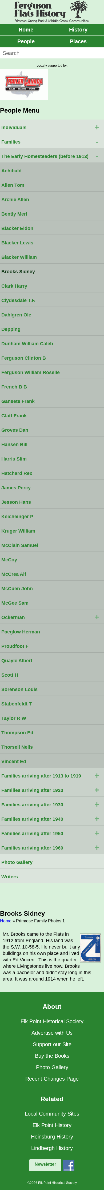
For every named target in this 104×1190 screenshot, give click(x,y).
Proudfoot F (15, 646)
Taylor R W (13, 718)
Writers (9, 876)
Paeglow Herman (20, 631)
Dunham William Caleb (27, 343)
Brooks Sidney (18, 271)
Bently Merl (14, 214)
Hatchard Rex (16, 473)
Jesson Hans (16, 502)
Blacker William (19, 257)
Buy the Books (52, 1056)
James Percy (16, 487)
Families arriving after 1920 (50, 790)
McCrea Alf (13, 574)
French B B (14, 387)
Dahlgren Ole (16, 315)
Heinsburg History (52, 1137)
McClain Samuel (19, 545)
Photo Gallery (17, 862)
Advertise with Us (52, 1033)
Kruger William (18, 531)
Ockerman (50, 617)
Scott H (9, 675)
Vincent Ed (13, 761)
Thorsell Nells (17, 747)
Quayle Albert (16, 660)
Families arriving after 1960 (50, 847)
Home (26, 30)
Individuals (50, 127)
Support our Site (52, 1044)
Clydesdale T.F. (18, 300)
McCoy (9, 559)
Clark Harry (14, 286)
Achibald (11, 170)
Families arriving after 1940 (50, 818)
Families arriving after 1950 (50, 833)
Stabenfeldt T (16, 704)
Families (49, 141)
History (78, 30)
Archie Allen (15, 199)
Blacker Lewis (17, 242)
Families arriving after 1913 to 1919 (50, 775)
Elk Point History (52, 1125)
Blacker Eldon (17, 228)
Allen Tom (12, 185)
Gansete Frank (18, 401)
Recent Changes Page (52, 1079)
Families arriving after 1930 (50, 804)
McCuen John (17, 588)
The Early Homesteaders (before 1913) (49, 156)
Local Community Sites (52, 1114)
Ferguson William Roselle (30, 372)
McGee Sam (15, 603)
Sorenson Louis (19, 689)
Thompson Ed (17, 732)
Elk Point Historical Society (52, 1021)
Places (78, 41)
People (26, 41)
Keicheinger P (17, 516)
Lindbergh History (52, 1148)
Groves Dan (14, 430)
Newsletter (45, 1164)
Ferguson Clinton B (23, 358)
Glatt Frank (14, 415)
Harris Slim (14, 459)
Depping (11, 329)
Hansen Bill (14, 444)
